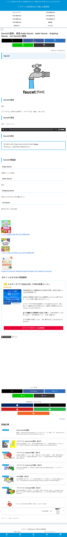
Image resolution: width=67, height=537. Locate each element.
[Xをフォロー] (50, 405)
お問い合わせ (17, 531)
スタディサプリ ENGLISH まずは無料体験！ (33, 328)
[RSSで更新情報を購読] (33, 413)
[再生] (3, 129)
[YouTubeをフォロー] (17, 409)
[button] (44, 45)
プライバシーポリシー (50, 531)
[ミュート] (59, 129)
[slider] (62, 129)
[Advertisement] (33, 361)
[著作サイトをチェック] (17, 405)
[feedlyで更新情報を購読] (50, 409)
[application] (33, 129)
